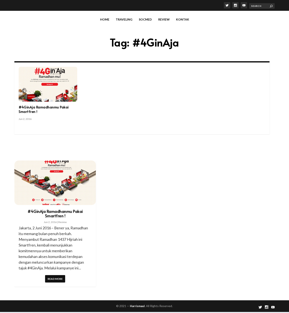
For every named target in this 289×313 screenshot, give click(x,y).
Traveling (124, 19)
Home (104, 19)
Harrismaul (137, 306)
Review (164, 19)
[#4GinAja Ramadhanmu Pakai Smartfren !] (48, 84)
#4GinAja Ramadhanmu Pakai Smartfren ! (44, 109)
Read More (55, 278)
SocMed (145, 19)
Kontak (182, 19)
